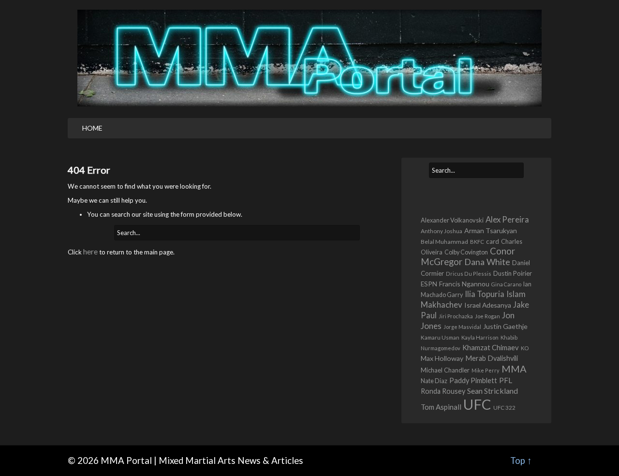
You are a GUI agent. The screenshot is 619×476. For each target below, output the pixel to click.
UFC (477, 404)
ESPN (429, 284)
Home (92, 128)
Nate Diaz (434, 381)
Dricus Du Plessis (468, 273)
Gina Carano (506, 284)
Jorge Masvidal (462, 327)
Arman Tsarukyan (490, 230)
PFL (505, 380)
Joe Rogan (487, 316)
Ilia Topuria (484, 294)
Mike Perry (486, 370)
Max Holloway (442, 358)
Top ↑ (521, 460)
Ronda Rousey (443, 391)
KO (525, 348)
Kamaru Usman (440, 337)
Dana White (487, 261)
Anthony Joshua (441, 231)
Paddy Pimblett (473, 380)
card (492, 241)
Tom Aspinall (441, 406)
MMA (514, 368)
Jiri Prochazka (456, 316)
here (90, 251)
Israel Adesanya (487, 305)
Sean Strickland (492, 390)
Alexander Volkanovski (452, 220)
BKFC (477, 241)
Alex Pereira (507, 219)
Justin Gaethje (505, 326)
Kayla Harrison (480, 337)
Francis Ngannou (464, 284)
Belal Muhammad (444, 241)
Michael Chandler (445, 370)
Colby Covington (466, 252)
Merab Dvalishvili (491, 358)
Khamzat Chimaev (490, 347)
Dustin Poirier (512, 273)
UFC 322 (504, 407)
